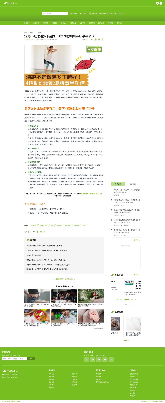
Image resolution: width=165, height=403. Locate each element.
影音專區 (82, 23)
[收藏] (87, 39)
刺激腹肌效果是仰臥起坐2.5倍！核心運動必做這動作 (46, 260)
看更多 (136, 240)
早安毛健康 (133, 385)
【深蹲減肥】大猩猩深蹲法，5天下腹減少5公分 (46, 209)
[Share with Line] (95, 39)
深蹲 (52, 225)
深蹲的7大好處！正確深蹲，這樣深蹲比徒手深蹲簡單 (48, 213)
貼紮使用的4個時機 (33, 255)
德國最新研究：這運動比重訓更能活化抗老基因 (44, 246)
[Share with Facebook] (99, 39)
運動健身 (64, 23)
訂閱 (31, 359)
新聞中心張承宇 (28, 39)
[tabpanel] (126, 214)
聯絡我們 (98, 376)
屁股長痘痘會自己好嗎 (106, 14)
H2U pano (133, 387)
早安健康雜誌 (134, 382)
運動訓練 (33, 225)
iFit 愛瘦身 (133, 396)
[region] (64, 194)
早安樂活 (119, 23)
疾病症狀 (27, 23)
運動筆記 (132, 390)
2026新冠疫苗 (118, 14)
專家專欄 (92, 23)
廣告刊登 (98, 379)
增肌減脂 (59, 225)
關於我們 (98, 374)
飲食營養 (45, 23)
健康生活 (36, 23)
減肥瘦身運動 (43, 225)
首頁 (25, 32)
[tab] (118, 184)
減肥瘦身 (54, 23)
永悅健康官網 (134, 374)
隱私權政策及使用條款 (102, 382)
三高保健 (73, 23)
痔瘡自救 (94, 14)
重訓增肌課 (76, 225)
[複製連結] (102, 39)
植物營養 (110, 23)
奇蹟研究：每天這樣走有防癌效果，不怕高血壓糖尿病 (46, 250)
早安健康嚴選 (134, 379)
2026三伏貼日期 (84, 14)
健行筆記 (132, 393)
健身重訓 (39, 32)
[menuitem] (26, 23)
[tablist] (126, 184)
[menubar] (73, 23)
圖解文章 (101, 23)
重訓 (84, 225)
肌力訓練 (67, 225)
